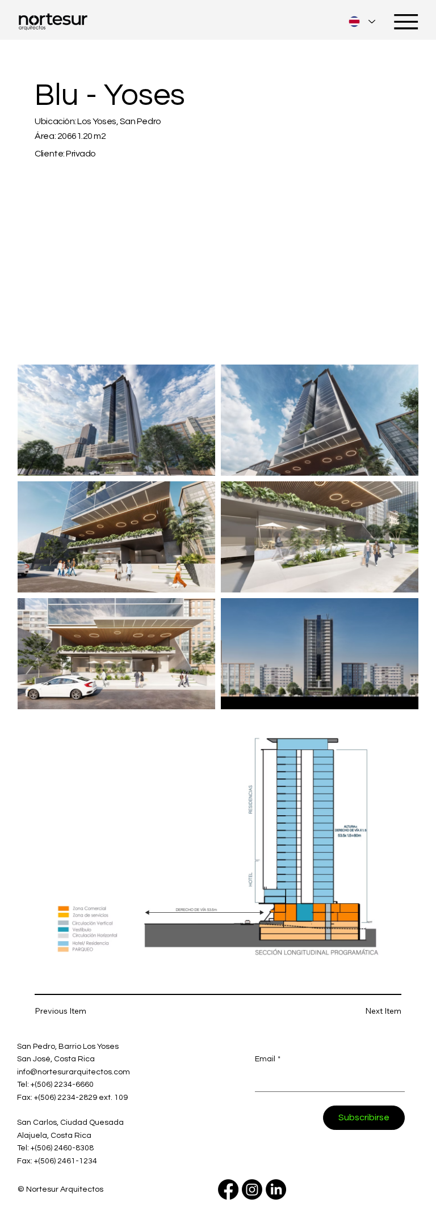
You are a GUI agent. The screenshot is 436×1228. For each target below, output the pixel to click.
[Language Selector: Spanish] (362, 21)
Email (267, 1059)
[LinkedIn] (276, 1189)
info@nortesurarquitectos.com (73, 1072)
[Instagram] (252, 1189)
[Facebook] (228, 1189)
